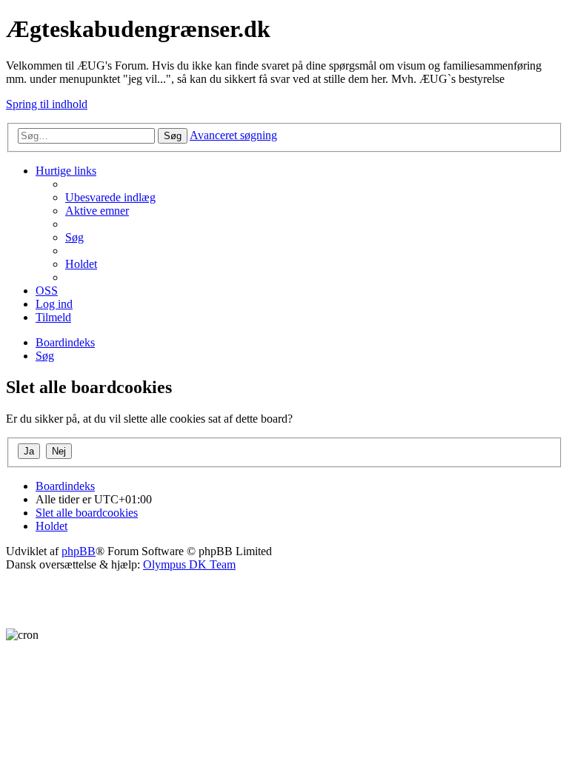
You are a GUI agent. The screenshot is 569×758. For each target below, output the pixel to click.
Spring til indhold (46, 104)
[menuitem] (110, 197)
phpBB (78, 551)
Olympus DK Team (189, 564)
